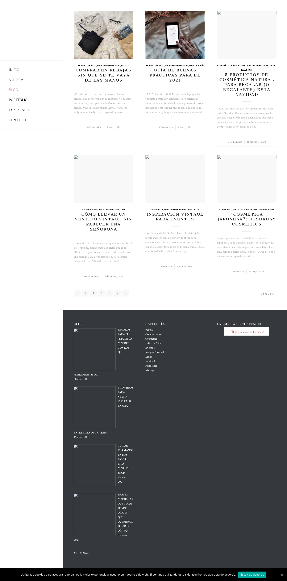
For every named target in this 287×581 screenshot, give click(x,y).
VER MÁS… (81, 553)
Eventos (157, 209)
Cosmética (224, 65)
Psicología (196, 65)
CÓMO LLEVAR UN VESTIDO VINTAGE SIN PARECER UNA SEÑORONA (103, 222)
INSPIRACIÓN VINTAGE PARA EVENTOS (175, 217)
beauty (149, 329)
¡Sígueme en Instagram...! (249, 332)
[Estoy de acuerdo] (282, 575)
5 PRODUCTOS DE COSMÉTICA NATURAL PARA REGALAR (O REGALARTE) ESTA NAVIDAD (246, 84)
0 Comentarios (235, 141)
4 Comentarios (94, 127)
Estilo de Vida (87, 65)
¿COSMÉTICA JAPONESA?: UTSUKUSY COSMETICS (246, 219)
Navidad (246, 69)
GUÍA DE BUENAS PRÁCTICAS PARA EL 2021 (175, 75)
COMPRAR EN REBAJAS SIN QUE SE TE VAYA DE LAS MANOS (103, 75)
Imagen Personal (108, 65)
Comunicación (153, 334)
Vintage (120, 209)
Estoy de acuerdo (252, 574)
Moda (125, 65)
